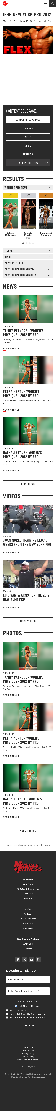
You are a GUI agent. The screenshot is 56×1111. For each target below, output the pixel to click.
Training (7, 536)
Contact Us (28, 1048)
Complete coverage (28, 119)
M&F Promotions (17, 1010)
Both (20, 1006)
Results (28, 154)
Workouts (28, 879)
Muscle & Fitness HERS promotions (27, 1014)
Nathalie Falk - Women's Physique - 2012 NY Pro (22, 454)
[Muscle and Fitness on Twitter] (24, 959)
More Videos (28, 620)
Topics (28, 909)
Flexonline (8, 327)
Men (28, 1006)
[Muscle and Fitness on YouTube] (31, 959)
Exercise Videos (28, 919)
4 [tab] (33, 243)
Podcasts (28, 923)
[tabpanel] (10, 215)
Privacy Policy (28, 1054)
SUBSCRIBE (28, 1025)
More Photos (28, 830)
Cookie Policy (28, 1057)
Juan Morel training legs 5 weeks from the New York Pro (27, 542)
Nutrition (28, 884)
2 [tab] (26, 243)
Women (37, 1006)
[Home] (5, 5)
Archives (28, 944)
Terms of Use (28, 1051)
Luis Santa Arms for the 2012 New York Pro (26, 597)
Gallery (28, 128)
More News (28, 484)
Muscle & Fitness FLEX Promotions (27, 1017)
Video (28, 137)
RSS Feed (28, 928)
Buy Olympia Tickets (28, 939)
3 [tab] (30, 243)
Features (28, 893)
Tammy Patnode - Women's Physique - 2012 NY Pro (23, 332)
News (28, 145)
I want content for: (28, 1001)
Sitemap (28, 948)
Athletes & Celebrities (28, 889)
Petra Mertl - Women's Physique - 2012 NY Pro (21, 393)
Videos (27, 914)
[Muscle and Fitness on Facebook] (17, 959)
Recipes (28, 898)
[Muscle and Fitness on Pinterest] (38, 959)
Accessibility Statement (28, 1059)
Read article (11, 348)
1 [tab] (23, 243)
